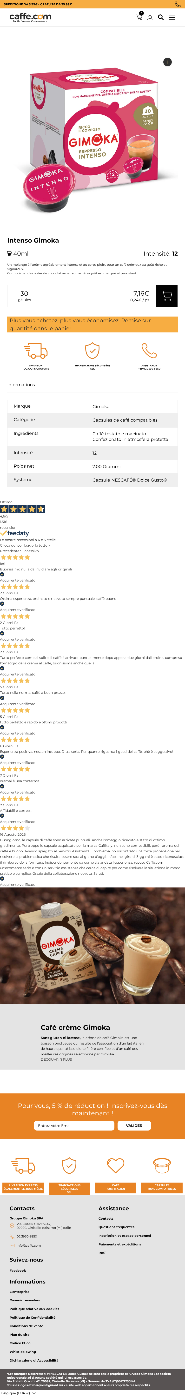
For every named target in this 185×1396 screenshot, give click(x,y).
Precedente (9, 551)
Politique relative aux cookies (34, 1309)
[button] (18, 1393)
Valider (134, 1125)
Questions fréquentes (116, 1227)
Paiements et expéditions (120, 1244)
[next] (12, 226)
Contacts (106, 1218)
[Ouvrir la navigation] (172, 17)
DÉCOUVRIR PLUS (56, 1059)
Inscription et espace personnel (125, 1235)
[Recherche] (161, 17)
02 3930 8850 (27, 1236)
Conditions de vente (26, 1326)
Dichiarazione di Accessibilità (34, 1360)
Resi (102, 1253)
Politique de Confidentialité (32, 1317)
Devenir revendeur (25, 1300)
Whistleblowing (23, 1352)
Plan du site (19, 1334)
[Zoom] (167, 62)
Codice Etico (20, 1343)
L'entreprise (19, 1292)
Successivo (29, 551)
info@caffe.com (29, 1245)
